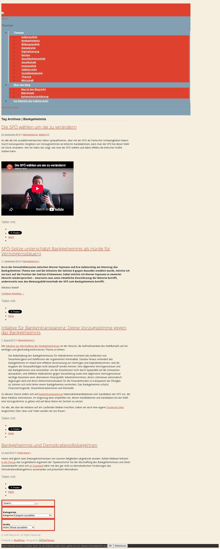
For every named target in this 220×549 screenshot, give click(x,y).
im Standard (36, 465)
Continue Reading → (12, 293)
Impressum (27, 93)
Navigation (8, 5)
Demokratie (28, 48)
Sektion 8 (43, 134)
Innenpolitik (28, 66)
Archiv (6, 527)
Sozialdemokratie (32, 73)
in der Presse (8, 462)
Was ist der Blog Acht (33, 89)
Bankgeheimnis (30, 40)
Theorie (26, 76)
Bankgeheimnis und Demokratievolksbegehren (49, 445)
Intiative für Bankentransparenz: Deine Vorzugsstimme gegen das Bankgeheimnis (63, 330)
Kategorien (8, 515)
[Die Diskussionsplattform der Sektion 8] (7, 13)
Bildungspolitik (30, 44)
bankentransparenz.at (51, 394)
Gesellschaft (28, 62)
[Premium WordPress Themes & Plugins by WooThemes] (46, 540)
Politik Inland (23, 452)
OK (110, 546)
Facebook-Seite (115, 407)
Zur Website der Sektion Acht (30, 101)
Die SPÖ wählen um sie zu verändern (38, 127)
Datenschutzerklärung (34, 96)
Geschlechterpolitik (33, 58)
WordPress (19, 540)
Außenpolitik (29, 37)
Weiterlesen (120, 546)
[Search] (36, 503)
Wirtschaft (27, 80)
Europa (25, 55)
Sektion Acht (29, 69)
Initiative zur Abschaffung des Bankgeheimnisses (33, 346)
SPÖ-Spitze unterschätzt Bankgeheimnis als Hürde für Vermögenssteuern (55, 251)
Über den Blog (21, 84)
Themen (19, 32)
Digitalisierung (30, 51)
